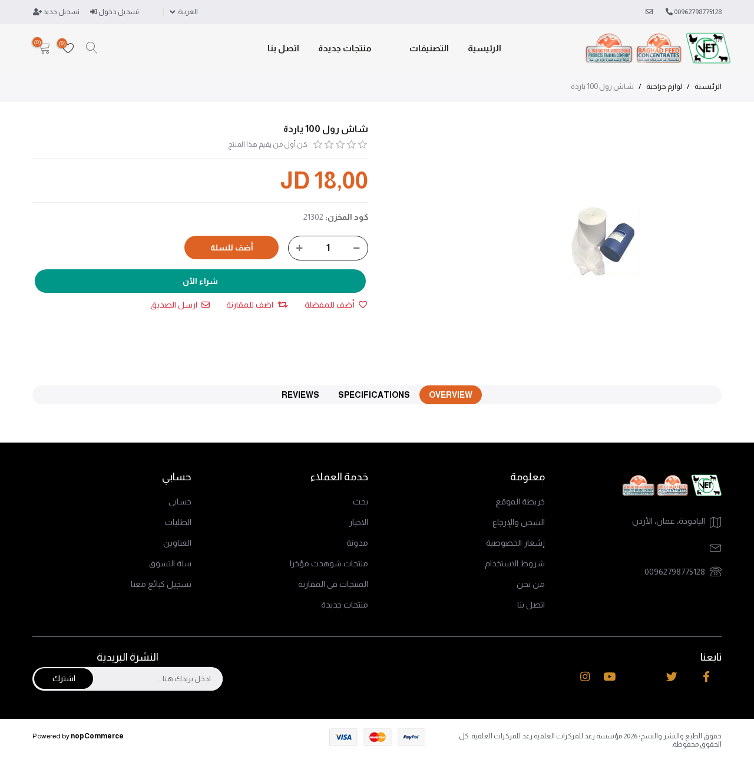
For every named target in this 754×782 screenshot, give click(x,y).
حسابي (179, 501)
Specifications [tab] (374, 395)
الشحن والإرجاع (518, 522)
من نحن (531, 584)
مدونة (357, 542)
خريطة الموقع (520, 501)
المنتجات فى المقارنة (333, 584)
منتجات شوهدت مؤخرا (329, 563)
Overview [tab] (450, 395)
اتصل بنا (283, 48)
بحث (360, 501)
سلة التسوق (170, 563)
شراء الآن (200, 281)
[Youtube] (609, 677)
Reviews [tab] (300, 395)
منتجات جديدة (345, 48)
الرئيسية (484, 48)
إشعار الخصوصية (515, 542)
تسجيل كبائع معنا (161, 584)
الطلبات (178, 522)
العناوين (177, 542)
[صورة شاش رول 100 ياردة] (605, 240)
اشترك (63, 678)
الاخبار (358, 522)
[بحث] (92, 48)
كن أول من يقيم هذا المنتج (267, 144)
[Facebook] (706, 677)
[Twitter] (671, 677)
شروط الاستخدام (515, 563)
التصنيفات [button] (429, 48)
